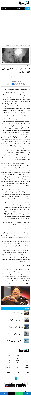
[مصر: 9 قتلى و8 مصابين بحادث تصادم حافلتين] (26, 312)
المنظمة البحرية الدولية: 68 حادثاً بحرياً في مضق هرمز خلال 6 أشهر (16, 333)
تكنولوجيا (27, 367)
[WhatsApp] (7, 383)
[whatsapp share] (17, 84)
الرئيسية (29, 45)
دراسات (8, 370)
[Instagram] (18, 383)
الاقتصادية (27, 358)
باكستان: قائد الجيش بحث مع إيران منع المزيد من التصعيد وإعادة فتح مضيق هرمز (15, 340)
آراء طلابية (8, 367)
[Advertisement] (15, 28)
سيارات (17, 370)
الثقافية (17, 363)
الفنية (28, 66)
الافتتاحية (27, 363)
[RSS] (4, 383)
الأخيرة (8, 360)
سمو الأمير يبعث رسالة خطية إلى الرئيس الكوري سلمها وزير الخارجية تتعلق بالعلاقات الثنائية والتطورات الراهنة (15, 326)
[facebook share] (21, 84)
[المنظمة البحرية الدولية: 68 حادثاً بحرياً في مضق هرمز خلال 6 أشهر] (26, 334)
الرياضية (27, 360)
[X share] (19, 84)
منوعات (17, 367)
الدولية (17, 358)
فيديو (18, 372)
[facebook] (22, 383)
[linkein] (27, 393)
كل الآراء (17, 360)
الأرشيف (8, 372)
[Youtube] (11, 383)
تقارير (28, 372)
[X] (26, 383)
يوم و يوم (27, 365)
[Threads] (14, 383)
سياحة (17, 365)
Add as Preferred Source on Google (21, 77)
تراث (9, 365)
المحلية (8, 355)
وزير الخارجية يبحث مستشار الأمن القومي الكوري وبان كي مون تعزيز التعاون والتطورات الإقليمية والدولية (15, 319)
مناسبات (27, 370)
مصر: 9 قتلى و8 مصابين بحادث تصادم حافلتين (16, 312)
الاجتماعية (8, 363)
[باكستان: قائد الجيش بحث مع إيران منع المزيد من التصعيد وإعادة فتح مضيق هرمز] (26, 341)
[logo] (24, 3)
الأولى (18, 355)
